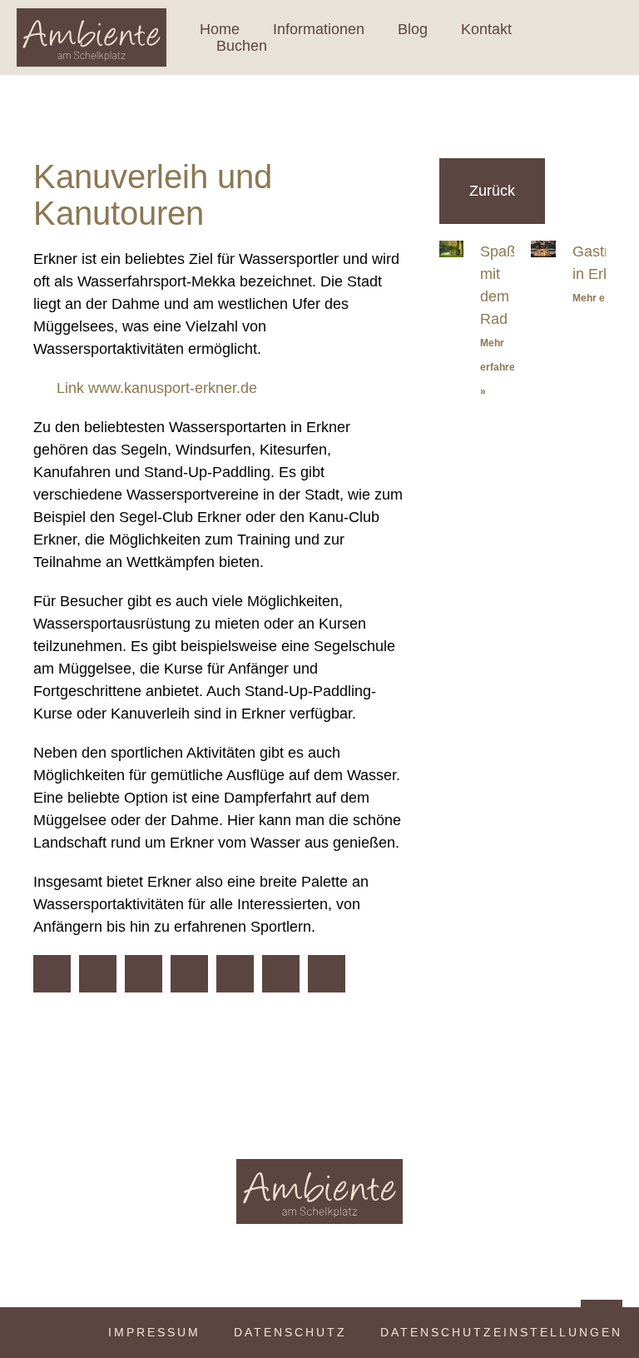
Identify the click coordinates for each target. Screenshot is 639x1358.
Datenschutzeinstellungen (501, 1332)
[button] (52, 973)
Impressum (154, 1332)
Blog (413, 29)
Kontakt (486, 29)
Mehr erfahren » (500, 367)
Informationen (318, 29)
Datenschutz (290, 1332)
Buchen (241, 45)
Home (220, 29)
